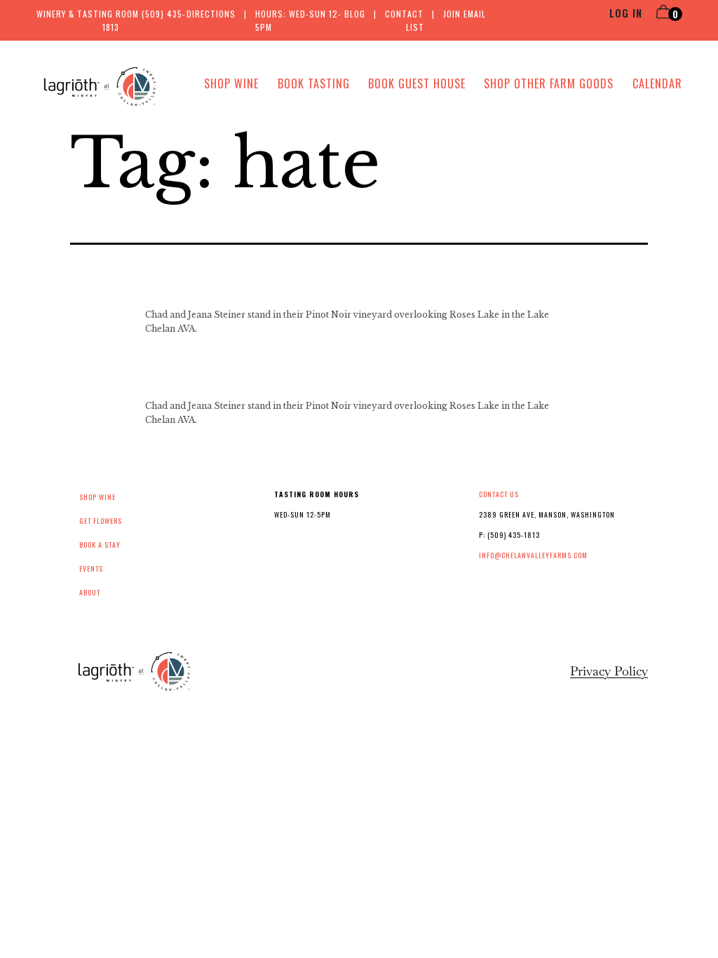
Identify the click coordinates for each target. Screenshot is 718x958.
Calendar (657, 83)
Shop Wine (231, 83)
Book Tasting (314, 83)
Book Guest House (417, 83)
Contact (404, 14)
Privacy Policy (609, 671)
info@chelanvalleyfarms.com (533, 555)
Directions (211, 14)
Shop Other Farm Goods (549, 83)
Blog (354, 14)
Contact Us (499, 494)
